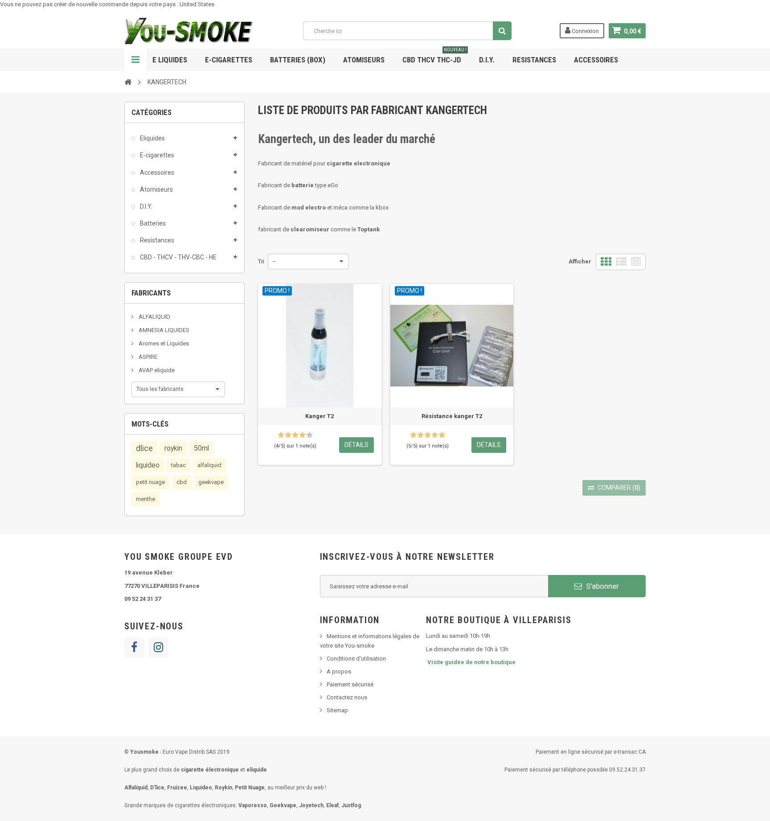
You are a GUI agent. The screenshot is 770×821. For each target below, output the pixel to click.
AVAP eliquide (156, 370)
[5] (309, 435)
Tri (261, 261)
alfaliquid (209, 465)
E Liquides (169, 59)
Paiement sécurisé (350, 684)
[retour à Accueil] (127, 81)
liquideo (148, 465)
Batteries (152, 223)
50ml (201, 448)
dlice (144, 448)
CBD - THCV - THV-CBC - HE (178, 257)
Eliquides (152, 138)
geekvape (211, 482)
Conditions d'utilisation (356, 658)
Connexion (584, 31)
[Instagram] (158, 647)
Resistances (534, 59)
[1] (281, 435)
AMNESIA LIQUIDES (163, 330)
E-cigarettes (156, 155)
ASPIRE (147, 356)
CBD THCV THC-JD (434, 56)
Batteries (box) (297, 59)
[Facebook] (134, 647)
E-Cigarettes (228, 59)
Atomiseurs (364, 59)
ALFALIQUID (153, 316)
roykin (173, 448)
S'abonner (601, 586)
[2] (288, 435)
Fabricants (151, 292)
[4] (302, 435)
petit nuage (150, 482)
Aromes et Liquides (163, 343)
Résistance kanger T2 (452, 416)
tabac (178, 465)
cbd (181, 482)
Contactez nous (347, 697)
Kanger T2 (319, 416)
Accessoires (596, 59)
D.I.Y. (487, 59)
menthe (145, 499)
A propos (339, 671)
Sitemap (337, 710)
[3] (295, 435)
